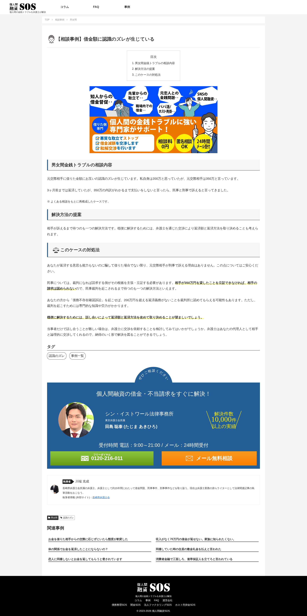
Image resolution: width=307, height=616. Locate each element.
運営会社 (168, 600)
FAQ (156, 600)
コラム (138, 600)
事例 (148, 600)
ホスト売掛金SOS (185, 604)
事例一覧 (77, 356)
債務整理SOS (119, 604)
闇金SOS (135, 604)
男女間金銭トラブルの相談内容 (155, 63)
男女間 (54, 517)
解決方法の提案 (145, 68)
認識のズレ (57, 356)
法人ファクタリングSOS (158, 604)
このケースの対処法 (148, 74)
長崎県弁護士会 (101, 497)
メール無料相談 (214, 458)
